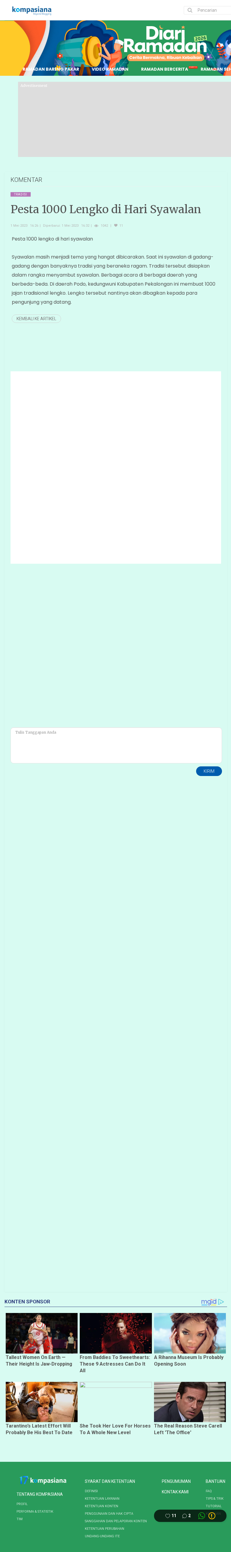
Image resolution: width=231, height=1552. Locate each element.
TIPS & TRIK (214, 1499)
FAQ (209, 1491)
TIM (20, 1519)
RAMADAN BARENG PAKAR (51, 69)
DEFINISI (91, 1491)
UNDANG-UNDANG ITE (102, 1536)
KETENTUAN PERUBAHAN (104, 1529)
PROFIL (22, 1504)
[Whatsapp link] (202, 1516)
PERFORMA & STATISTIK (35, 1512)
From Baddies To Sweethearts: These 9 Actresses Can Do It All (115, 1363)
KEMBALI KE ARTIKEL (36, 318)
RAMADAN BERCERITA (164, 69)
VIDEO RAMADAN (110, 69)
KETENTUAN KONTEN (101, 1506)
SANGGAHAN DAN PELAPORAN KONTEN (116, 1521)
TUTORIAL (214, 1506)
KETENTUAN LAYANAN (102, 1499)
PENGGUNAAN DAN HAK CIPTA (109, 1514)
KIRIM (209, 771)
